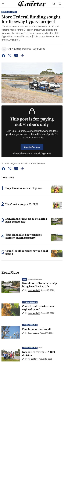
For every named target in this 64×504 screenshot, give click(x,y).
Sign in (45, 153)
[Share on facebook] (4, 56)
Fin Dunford (15, 49)
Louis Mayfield (34, 290)
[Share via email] (16, 56)
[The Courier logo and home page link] (32, 3)
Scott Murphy (33, 333)
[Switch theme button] (60, 3)
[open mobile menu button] (3, 3)
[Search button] (53, 3)
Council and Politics (9, 12)
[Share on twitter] (10, 56)
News (24, 279)
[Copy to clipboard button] (21, 56)
